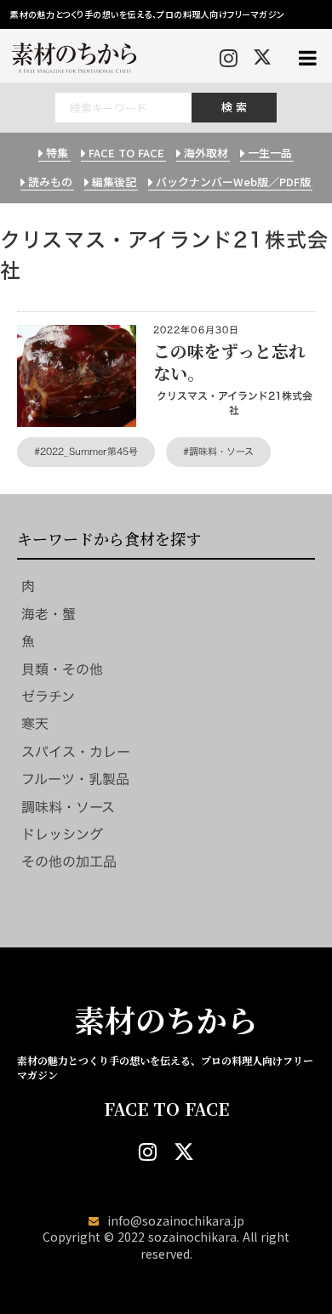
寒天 (35, 723)
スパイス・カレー (75, 751)
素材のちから (166, 1019)
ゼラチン (48, 696)
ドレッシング (62, 834)
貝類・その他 (62, 669)
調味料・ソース (68, 807)
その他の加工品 (69, 861)
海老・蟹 (48, 614)
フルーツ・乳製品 (75, 779)
